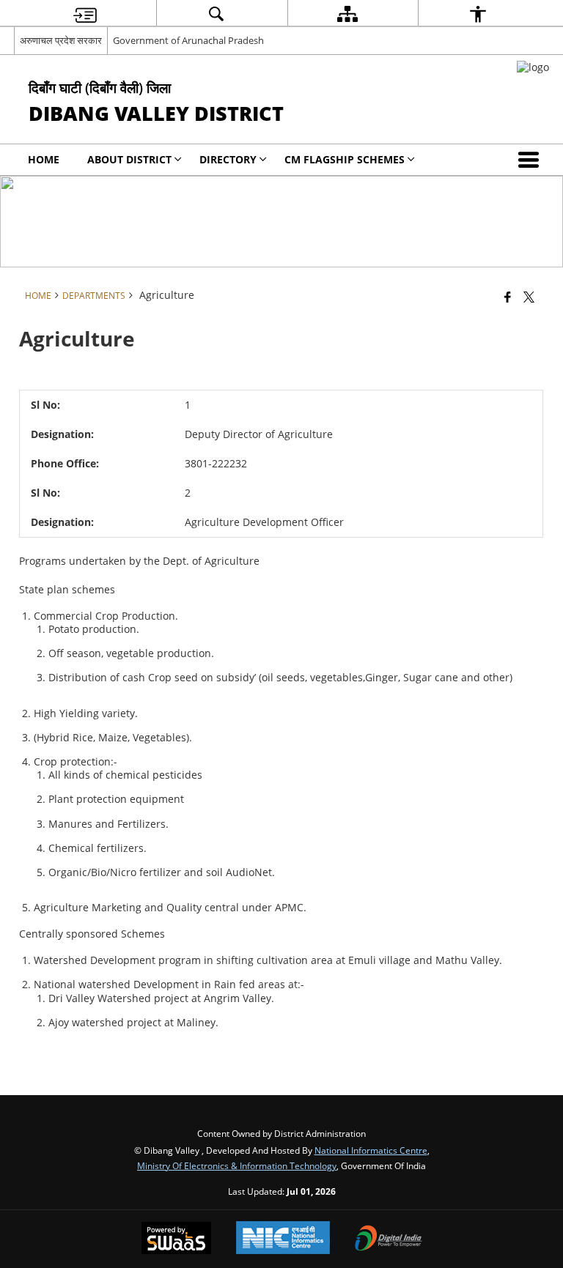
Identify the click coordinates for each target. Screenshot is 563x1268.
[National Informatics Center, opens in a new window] (283, 1239)
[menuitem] (85, 13)
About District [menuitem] (129, 159)
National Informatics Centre (370, 1150)
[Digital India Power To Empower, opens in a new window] (388, 1239)
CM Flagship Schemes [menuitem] (344, 159)
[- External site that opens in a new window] (533, 67)
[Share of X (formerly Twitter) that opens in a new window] (529, 297)
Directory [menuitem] (228, 159)
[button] (531, 159)
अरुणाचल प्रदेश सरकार (61, 40)
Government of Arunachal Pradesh (188, 40)
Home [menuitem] (43, 159)
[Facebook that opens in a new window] (507, 297)
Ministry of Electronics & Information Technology (236, 1165)
